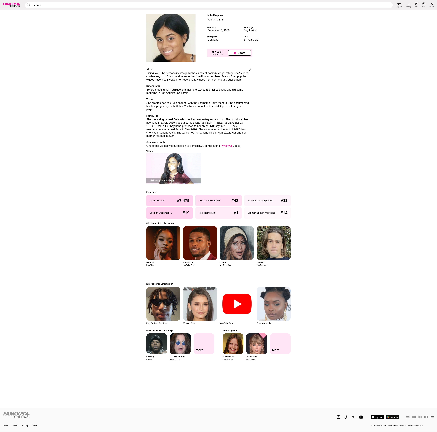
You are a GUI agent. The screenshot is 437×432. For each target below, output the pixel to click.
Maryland (212, 39)
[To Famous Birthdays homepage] (11, 5)
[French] (420, 417)
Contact (15, 426)
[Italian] (426, 417)
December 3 (214, 30)
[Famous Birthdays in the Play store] (392, 417)
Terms (34, 426)
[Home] (110, 415)
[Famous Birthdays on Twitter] (353, 417)
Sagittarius (250, 30)
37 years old (251, 39)
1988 (227, 30)
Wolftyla (227, 145)
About (5, 426)
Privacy (25, 426)
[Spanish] (407, 417)
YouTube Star (215, 19)
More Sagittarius (231, 330)
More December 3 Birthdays (159, 330)
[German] (432, 417)
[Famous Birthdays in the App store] (377, 417)
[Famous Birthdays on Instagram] (338, 417)
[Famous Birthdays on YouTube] (361, 417)
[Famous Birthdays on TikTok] (346, 417)
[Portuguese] (414, 417)
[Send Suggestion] (250, 70)
